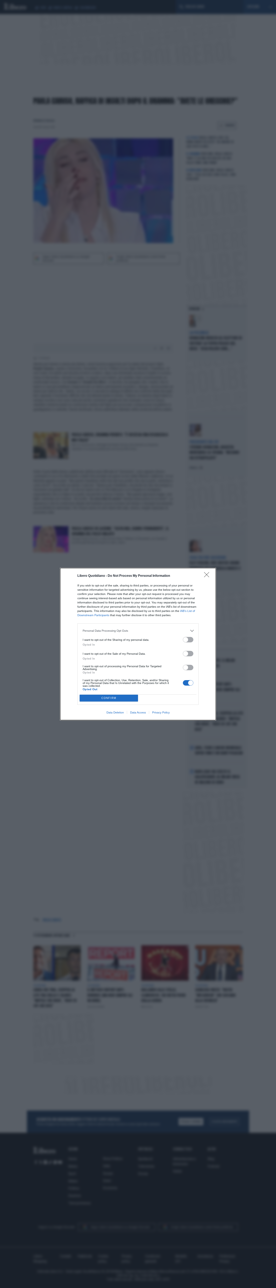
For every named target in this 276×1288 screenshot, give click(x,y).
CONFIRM (108, 698)
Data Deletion (115, 712)
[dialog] (138, 644)
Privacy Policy (161, 712)
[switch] (188, 639)
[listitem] (138, 631)
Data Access (138, 712)
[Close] (208, 576)
